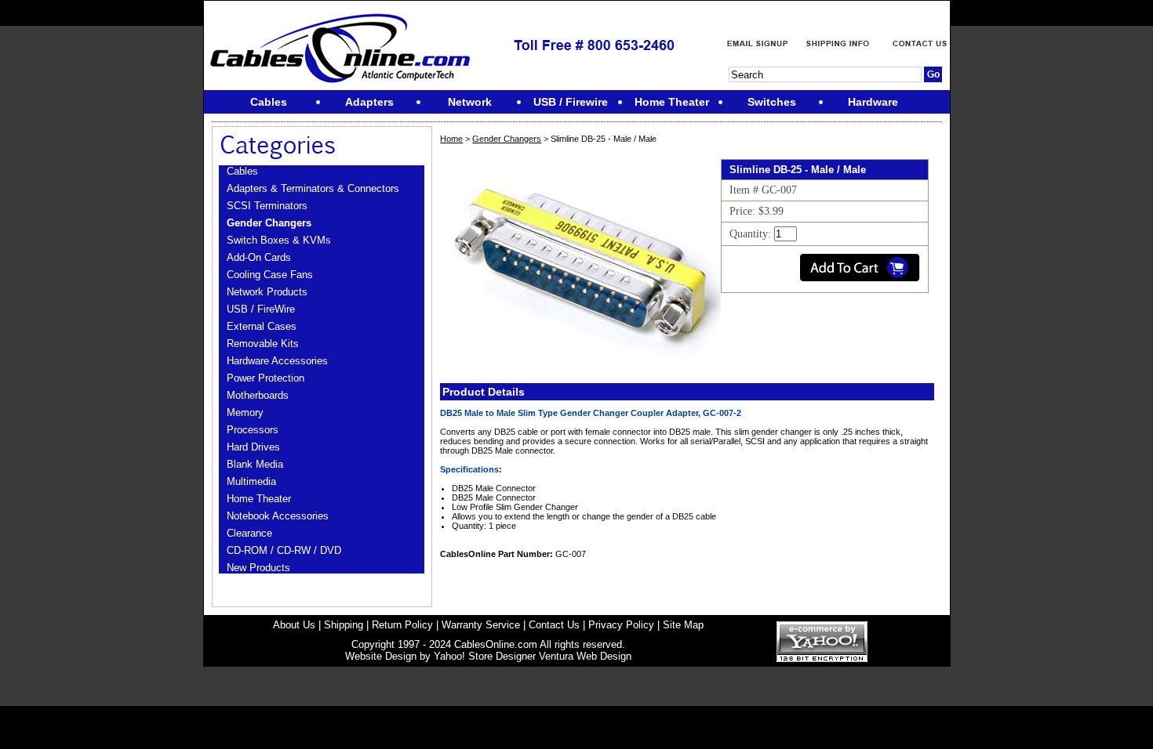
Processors (252, 430)
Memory (245, 412)
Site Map (683, 625)
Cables (242, 171)
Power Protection (265, 378)
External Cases (261, 326)
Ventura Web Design (585, 656)
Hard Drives (253, 447)
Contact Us (554, 625)
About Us (294, 625)
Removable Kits (263, 343)
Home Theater (259, 499)
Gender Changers (269, 223)
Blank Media (255, 464)
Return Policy (402, 625)
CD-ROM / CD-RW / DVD (284, 550)
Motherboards (258, 395)
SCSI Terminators (267, 206)
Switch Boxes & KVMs (279, 240)
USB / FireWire (261, 309)
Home (451, 138)
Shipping (343, 625)
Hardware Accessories (277, 361)
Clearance (249, 533)
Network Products (267, 292)
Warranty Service (481, 625)
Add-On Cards (259, 257)
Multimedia (251, 481)
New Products (258, 568)
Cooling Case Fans (270, 274)
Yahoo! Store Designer (485, 656)
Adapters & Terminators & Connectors (313, 188)
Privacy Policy (621, 625)
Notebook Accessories (278, 516)
